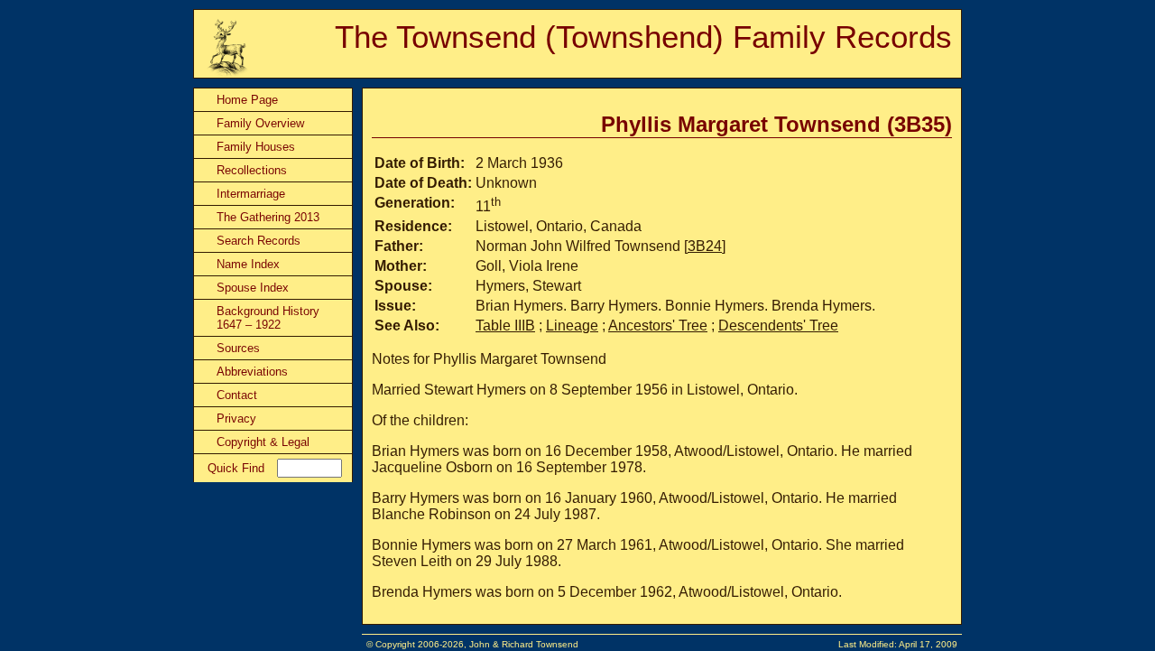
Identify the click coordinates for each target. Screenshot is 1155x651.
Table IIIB (505, 325)
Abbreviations (252, 371)
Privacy (236, 418)
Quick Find (236, 468)
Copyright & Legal (263, 442)
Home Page (247, 100)
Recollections (252, 170)
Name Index (248, 264)
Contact (237, 395)
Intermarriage (251, 193)
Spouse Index (253, 287)
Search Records (258, 240)
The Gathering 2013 (268, 217)
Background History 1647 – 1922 (268, 317)
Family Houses (256, 146)
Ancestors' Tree (657, 325)
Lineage (572, 325)
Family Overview (260, 123)
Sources (238, 348)
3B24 (705, 246)
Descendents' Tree (778, 325)
